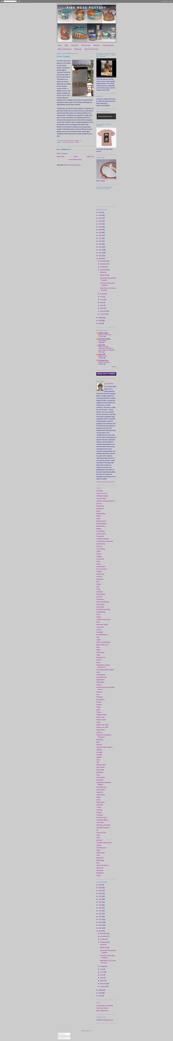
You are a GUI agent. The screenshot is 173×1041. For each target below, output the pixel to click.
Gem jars (99, 597)
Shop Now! (74, 45)
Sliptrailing (99, 772)
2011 (100, 255)
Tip (97, 830)
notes (98, 672)
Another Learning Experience (105, 501)
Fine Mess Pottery (86, 7)
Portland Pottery (101, 714)
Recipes (99, 744)
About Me (96, 45)
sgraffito (98, 757)
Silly (97, 762)
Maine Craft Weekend (103, 642)
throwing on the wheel (103, 825)
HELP (98, 614)
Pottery (98, 722)
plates (98, 709)
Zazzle (98, 875)
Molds (98, 650)
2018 (100, 235)
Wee (97, 863)
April (102, 305)
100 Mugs (99, 491)
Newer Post (60, 156)
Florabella (99, 592)
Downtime (103, 272)
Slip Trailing (100, 770)
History (98, 617)
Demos (98, 564)
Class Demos (100, 544)
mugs (98, 655)
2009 (100, 317)
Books (98, 511)
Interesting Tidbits (102, 624)
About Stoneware (108, 45)
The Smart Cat (103, 360)
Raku (98, 742)
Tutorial (98, 845)
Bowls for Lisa (102, 356)
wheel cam (99, 868)
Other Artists (100, 682)
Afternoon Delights (102, 496)
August (102, 294)
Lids (97, 637)
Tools (77, 142)
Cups (98, 561)
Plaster (98, 707)
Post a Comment (62, 153)
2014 (100, 247)
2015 (100, 244)
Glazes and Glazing (102, 602)
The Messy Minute (102, 820)
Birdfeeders (100, 508)
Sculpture (99, 752)
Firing (98, 589)
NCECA (99, 660)
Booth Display (100, 513)
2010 (100, 258)
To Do (98, 835)
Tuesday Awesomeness (104, 842)
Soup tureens (100, 789)
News (98, 662)
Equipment (99, 579)
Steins (98, 797)
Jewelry (98, 629)
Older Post (90, 156)
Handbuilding (100, 612)
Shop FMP (101, 354)
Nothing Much (100, 675)
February (103, 311)
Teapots (98, 812)
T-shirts (98, 807)
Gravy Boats (100, 607)
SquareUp (99, 792)
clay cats (99, 546)
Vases (98, 850)
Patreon (98, 685)
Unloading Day (101, 847)
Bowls (98, 518)
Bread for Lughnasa (104, 362)
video (98, 855)
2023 (100, 221)
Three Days (100, 822)
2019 (100, 232)
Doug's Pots (100, 574)
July (101, 296)
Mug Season (100, 652)
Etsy (97, 581)
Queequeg (99, 739)
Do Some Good (101, 569)
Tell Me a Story (103, 333)
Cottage (98, 556)
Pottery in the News (102, 725)
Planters (99, 704)
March (102, 308)
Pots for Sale (100, 717)
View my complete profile (105, 482)
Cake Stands (100, 531)
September (104, 269)
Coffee (98, 551)
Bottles (98, 516)
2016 (100, 241)
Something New (101, 787)
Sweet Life (99, 805)
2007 (100, 323)
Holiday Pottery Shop (103, 619)
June (102, 299)
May (101, 302)
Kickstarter (99, 632)
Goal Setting (100, 604)
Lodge (98, 639)
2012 (100, 253)
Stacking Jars (100, 795)
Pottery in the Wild (102, 727)
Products (99, 732)
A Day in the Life (101, 493)
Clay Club (101, 345)
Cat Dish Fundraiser (102, 539)
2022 (100, 224)
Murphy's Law (100, 657)
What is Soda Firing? (64, 49)
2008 (100, 320)
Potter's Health (101, 720)
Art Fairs (99, 503)
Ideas (98, 622)
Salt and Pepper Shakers (104, 747)
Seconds (99, 755)
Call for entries (101, 533)
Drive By (99, 576)
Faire (98, 587)
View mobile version (75, 159)
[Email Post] (80, 140)
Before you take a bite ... (105, 334)
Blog (66, 45)
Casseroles (100, 536)
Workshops (100, 873)
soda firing (99, 780)
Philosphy (99, 697)
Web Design (100, 860)
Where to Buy (86, 45)
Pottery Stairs (100, 730)
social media (100, 777)
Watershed (99, 858)
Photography (100, 699)
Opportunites (100, 679)
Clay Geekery (100, 549)
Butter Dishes (100, 526)
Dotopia (98, 571)
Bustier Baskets (101, 523)
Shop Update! (102, 340)
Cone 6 (98, 554)
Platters (98, 712)
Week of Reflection (102, 865)
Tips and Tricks (101, 832)
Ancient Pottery (101, 498)
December (103, 261)
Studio (98, 800)
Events (98, 584)
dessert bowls (100, 566)
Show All (114, 366)
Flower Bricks (100, 594)
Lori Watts (68, 140)
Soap (98, 775)
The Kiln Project (68, 142)
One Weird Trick (101, 677)
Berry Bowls (100, 506)
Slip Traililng (100, 767)
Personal (99, 692)
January (103, 314)
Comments (64, 1038)
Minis (98, 647)
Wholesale (78, 49)
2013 (100, 250)
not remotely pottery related (105, 669)
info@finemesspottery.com (104, 1020)
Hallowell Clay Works (103, 609)
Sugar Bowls (100, 802)
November (103, 264)
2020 (100, 229)
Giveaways (100, 599)
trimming (99, 840)
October (103, 267)
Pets (97, 694)
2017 (100, 238)
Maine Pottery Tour (102, 645)
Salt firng (99, 749)
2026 (100, 212)
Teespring (99, 815)
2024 (100, 218)
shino (98, 760)
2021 (100, 227)
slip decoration (101, 765)
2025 (100, 215)
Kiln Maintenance (102, 634)
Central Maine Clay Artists (104, 541)
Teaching (99, 810)
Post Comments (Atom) (73, 165)
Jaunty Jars (100, 627)
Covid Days (100, 559)
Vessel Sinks (100, 853)
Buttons (98, 528)
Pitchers (99, 702)
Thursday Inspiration (102, 827)
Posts (62, 1034)
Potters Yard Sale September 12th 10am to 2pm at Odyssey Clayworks (106, 348)
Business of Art (101, 521)
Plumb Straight (104, 275)
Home (60, 45)
